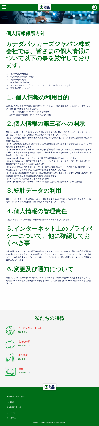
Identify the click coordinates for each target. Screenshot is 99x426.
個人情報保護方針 (14, 407)
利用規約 (10, 402)
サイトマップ (12, 413)
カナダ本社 (11, 418)
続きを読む (22, 332)
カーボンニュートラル (16, 397)
